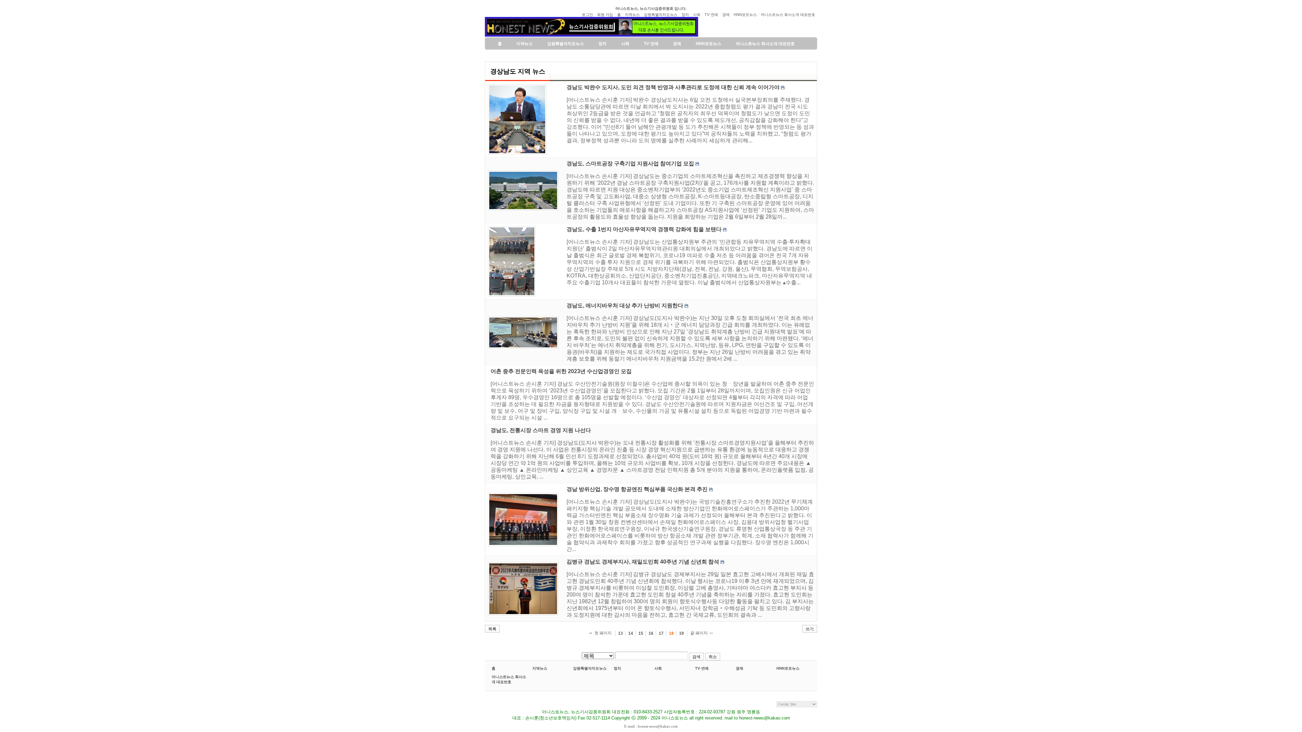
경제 (739, 668)
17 (661, 633)
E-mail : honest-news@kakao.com (651, 726)
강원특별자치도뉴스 (590, 668)
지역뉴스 (539, 668)
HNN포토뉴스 (788, 668)
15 (640, 633)
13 (620, 633)
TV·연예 (702, 668)
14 (630, 633)
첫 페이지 (603, 633)
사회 (658, 668)
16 (651, 633)
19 (681, 633)
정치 (617, 668)
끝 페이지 (699, 633)
